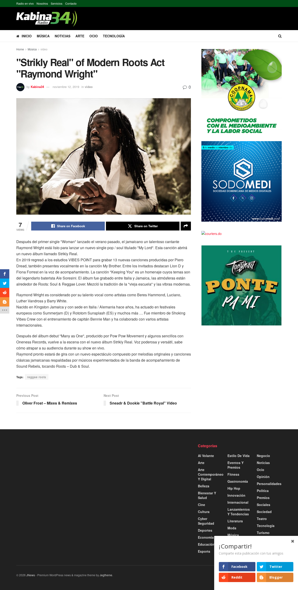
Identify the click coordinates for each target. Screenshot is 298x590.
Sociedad (264, 511)
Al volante (206, 455)
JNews (30, 575)
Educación (206, 544)
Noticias (62, 36)
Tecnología (114, 36)
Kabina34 (37, 86)
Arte (79, 36)
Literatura (235, 521)
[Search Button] (280, 36)
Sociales (263, 504)
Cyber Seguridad (206, 521)
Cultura (204, 511)
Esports (204, 551)
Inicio (27, 36)
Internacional (237, 502)
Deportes (205, 530)
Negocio (263, 455)
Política (263, 490)
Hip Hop (233, 488)
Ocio (93, 36)
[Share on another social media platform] (186, 226)
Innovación (236, 495)
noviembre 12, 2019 (66, 86)
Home (20, 49)
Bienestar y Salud (207, 495)
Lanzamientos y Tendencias (238, 511)
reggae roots (36, 377)
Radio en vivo (25, 3)
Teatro (262, 518)
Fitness (233, 474)
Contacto (71, 3)
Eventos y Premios (235, 465)
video (44, 49)
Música (43, 36)
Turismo (263, 532)
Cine (201, 504)
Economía (206, 537)
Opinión (263, 476)
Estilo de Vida (238, 455)
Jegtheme (106, 575)
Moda (231, 528)
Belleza (203, 486)
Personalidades (269, 483)
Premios (263, 497)
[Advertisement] (58, 476)
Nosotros (42, 3)
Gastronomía (237, 481)
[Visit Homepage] (46, 18)
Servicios (56, 3)
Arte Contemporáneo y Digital (211, 474)
